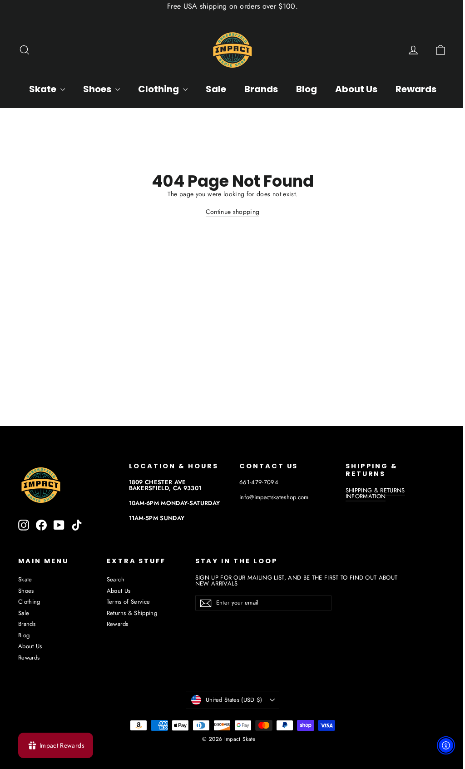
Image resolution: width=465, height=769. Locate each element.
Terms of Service (128, 601)
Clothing (159, 89)
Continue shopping (233, 211)
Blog (306, 89)
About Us (356, 89)
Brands (261, 89)
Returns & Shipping (132, 613)
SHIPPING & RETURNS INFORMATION (375, 493)
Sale (216, 89)
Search (115, 579)
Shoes (98, 89)
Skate (43, 89)
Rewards (416, 89)
